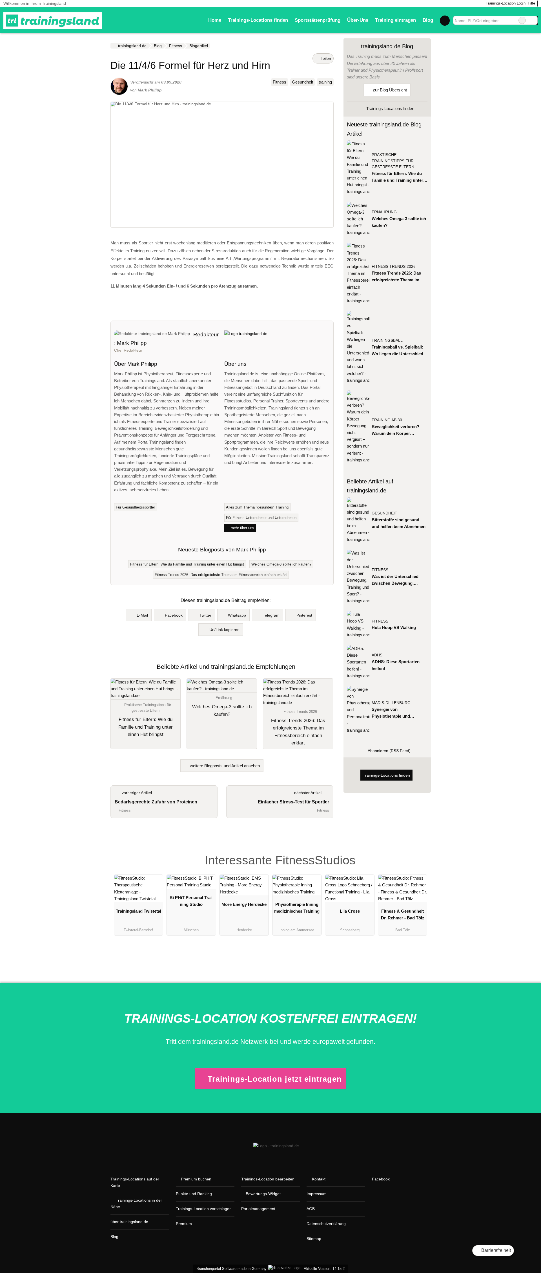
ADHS (377, 655)
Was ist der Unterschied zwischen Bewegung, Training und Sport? (395, 580)
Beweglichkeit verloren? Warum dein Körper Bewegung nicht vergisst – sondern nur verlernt (398, 430)
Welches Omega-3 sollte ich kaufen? (281, 564)
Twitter (205, 615)
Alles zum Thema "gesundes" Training (257, 507)
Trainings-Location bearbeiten (267, 1179)
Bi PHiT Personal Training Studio (191, 901)
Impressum (317, 1193)
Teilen (325, 58)
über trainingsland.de (129, 1221)
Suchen (533, 20)
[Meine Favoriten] (444, 20)
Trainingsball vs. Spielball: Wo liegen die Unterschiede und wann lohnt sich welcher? (398, 351)
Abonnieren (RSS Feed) (389, 750)
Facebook (174, 615)
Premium (184, 1223)
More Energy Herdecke (244, 904)
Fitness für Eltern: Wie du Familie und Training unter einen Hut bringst (187, 564)
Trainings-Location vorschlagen (204, 1208)
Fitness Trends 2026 (394, 266)
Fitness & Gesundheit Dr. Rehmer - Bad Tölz (402, 914)
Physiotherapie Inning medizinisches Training (297, 907)
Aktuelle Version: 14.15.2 (324, 1269)
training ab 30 (387, 420)
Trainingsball (387, 340)
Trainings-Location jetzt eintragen (275, 1079)
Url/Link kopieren (224, 629)
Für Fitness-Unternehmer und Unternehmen (261, 518)
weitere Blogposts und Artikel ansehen (224, 765)
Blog (428, 20)
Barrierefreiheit (495, 1250)
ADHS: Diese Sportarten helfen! (396, 665)
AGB (311, 1208)
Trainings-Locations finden (258, 20)
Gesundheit (302, 82)
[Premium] (419, 852)
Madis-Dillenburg (391, 703)
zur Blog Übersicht (389, 89)
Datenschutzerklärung (326, 1223)
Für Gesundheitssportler (135, 507)
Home (214, 20)
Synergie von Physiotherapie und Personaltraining (391, 713)
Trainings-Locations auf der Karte (134, 1182)
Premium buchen (196, 1179)
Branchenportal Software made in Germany (230, 1269)
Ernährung (384, 212)
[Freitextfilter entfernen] (522, 20)
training (325, 82)
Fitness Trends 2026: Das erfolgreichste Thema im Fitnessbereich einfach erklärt (221, 575)
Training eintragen (395, 20)
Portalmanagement (258, 1208)
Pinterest (304, 615)
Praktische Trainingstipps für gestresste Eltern (393, 161)
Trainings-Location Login (505, 3)
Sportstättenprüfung (317, 20)
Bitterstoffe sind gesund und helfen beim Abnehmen (398, 523)
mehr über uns (242, 528)
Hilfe (531, 3)
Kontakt (318, 1179)
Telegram (271, 615)
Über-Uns (357, 20)
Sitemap (314, 1238)
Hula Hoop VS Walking (394, 627)
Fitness (279, 82)
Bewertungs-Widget (263, 1193)
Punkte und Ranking (194, 1193)
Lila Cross (350, 911)
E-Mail (142, 615)
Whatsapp (237, 615)
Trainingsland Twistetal (138, 911)
